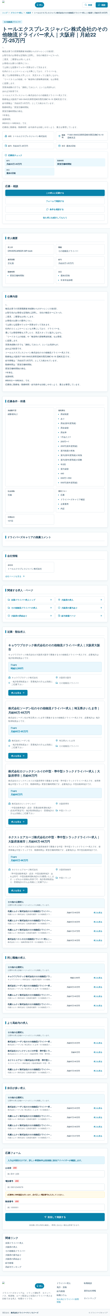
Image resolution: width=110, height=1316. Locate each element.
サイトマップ (90, 1298)
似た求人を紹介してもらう (55, 217)
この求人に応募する (55, 192)
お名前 (8, 1168)
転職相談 (88, 1283)
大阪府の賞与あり (13, 1254)
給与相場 (9, 1262)
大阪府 (28, 13)
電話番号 (9, 1181)
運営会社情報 (90, 1290)
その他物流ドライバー (15, 1250)
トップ (4, 13)
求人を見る (16, 692)
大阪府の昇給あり (13, 1258)
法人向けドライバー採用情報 (68, 1300)
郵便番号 (9, 1201)
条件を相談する (57, 209)
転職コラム (62, 1295)
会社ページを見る (13, 576)
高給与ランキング (13, 1266)
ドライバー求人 (17, 13)
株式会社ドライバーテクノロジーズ (24, 1312)
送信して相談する (57, 1217)
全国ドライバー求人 (14, 1242)
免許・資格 (62, 1287)
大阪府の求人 (11, 1246)
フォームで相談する (55, 201)
